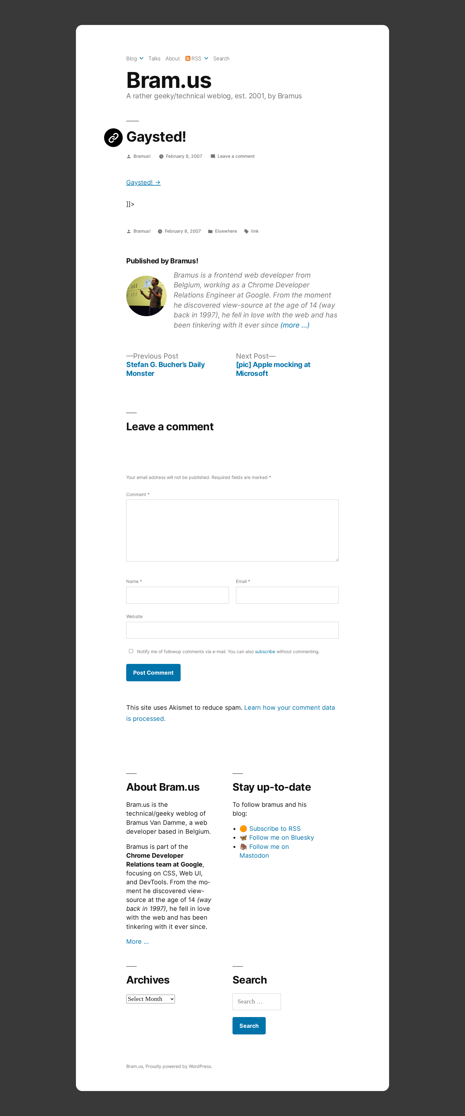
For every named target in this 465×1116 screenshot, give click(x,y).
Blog (131, 58)
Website (134, 616)
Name (134, 581)
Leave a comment (236, 156)
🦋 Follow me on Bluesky (276, 837)
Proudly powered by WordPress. (179, 1066)
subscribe (265, 651)
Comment (138, 494)
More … (137, 941)
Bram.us (168, 80)
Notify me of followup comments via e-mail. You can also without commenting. (228, 651)
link (255, 231)
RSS (196, 58)
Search (221, 58)
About (172, 58)
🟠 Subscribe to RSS (270, 828)
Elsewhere (226, 231)
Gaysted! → (143, 182)
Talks (154, 58)
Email (243, 581)
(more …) (295, 325)
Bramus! (142, 156)
